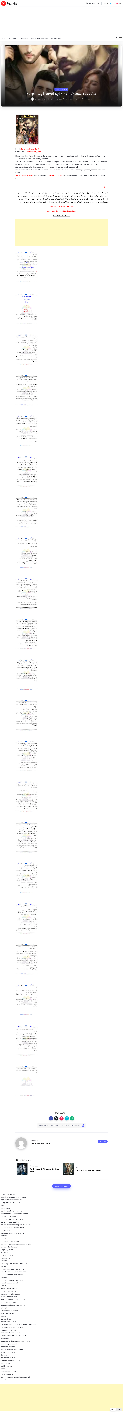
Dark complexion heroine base (13, 1233)
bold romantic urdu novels (11, 1211)
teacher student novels (10, 1360)
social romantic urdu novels (12, 1349)
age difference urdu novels (11, 1200)
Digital (3, 1239)
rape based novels (8, 1322)
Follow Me (102, 1141)
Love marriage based (9, 1311)
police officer (6, 1319)
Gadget (4, 1277)
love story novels (8, 1313)
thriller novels (6, 1366)
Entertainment (7, 1252)
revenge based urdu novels (12, 1327)
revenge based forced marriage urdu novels (18, 1324)
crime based (6, 1230)
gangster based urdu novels (12, 1280)
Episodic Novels (7, 1255)
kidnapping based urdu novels (13, 1305)
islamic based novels (9, 1297)
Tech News (5, 1363)
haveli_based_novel (9, 1283)
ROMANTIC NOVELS (8, 1330)
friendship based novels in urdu (13, 1272)
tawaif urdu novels (8, 1358)
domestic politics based (10, 1241)
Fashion (4, 1261)
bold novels (5, 1208)
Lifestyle (4, 1308)
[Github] (106, 3)
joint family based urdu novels (13, 1299)
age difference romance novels (13, 1197)
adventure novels (8, 1194)
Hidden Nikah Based (9, 1288)
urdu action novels (8, 1372)
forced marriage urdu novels (12, 1269)
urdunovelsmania (41, 99)
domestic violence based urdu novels (16, 1244)
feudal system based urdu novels (14, 1263)
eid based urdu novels (9, 1247)
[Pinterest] (119, 3)
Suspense (5, 1355)
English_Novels (7, 1250)
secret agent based (9, 1344)
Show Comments (61, 1186)
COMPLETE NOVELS (8, 1216)
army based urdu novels (10, 1202)
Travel (3, 1369)
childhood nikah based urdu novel (14, 1214)
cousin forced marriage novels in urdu (16, 1225)
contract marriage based (11, 1222)
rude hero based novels (10, 1333)
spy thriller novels (8, 1352)
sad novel (5, 1338)
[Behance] (112, 3)
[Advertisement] (61, 21)
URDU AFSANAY (7, 1374)
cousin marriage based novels (13, 1227)
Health (3, 1286)
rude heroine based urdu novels (13, 1335)
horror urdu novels (8, 1291)
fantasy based (6, 1258)
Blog (2, 1205)
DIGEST (4, 1236)
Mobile (3, 1316)
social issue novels (8, 1347)
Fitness (4, 1266)
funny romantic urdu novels (12, 1275)
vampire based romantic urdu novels (15, 1377)
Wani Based (5, 1380)
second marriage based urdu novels (15, 1341)
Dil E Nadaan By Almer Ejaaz (88, 1170)
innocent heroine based (10, 1294)
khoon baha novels (8, 1302)
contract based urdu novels (12, 1219)
